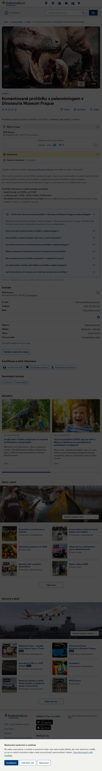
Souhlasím (11, 763)
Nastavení (44, 763)
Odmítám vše (27, 763)
